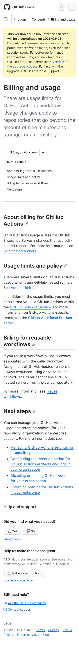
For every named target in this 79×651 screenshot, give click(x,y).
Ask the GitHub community (27, 603)
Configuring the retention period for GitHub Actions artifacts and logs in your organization (40, 464)
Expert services (28, 634)
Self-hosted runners (20, 251)
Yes (15, 531)
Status (67, 630)
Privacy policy (12, 539)
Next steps (17, 411)
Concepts (39, 19)
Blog (46, 634)
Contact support (19, 609)
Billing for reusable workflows (27, 340)
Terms (40, 630)
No (33, 531)
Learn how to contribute (18, 580)
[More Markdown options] (43, 152)
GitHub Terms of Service (30, 307)
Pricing (8, 634)
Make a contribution (26, 573)
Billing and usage (63, 19)
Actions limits (22, 287)
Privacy (53, 630)
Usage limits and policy (33, 265)
